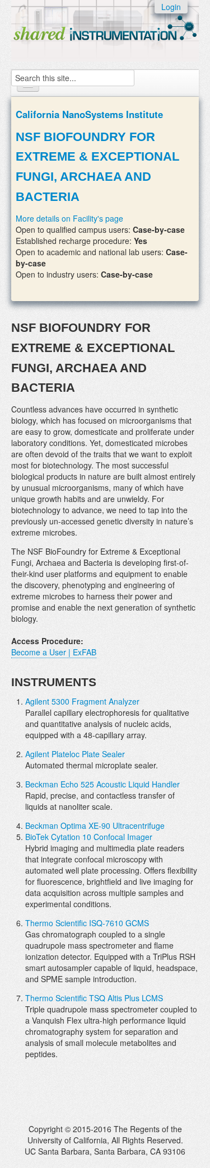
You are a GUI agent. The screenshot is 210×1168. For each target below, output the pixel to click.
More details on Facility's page (69, 218)
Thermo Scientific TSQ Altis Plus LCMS (94, 997)
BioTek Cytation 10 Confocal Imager (88, 836)
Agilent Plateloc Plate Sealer (75, 753)
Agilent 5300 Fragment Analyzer (82, 701)
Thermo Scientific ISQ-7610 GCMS (87, 922)
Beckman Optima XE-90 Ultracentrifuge (95, 825)
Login (171, 6)
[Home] (105, 26)
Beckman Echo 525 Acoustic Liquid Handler (102, 784)
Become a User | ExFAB (53, 652)
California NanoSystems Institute (89, 114)
